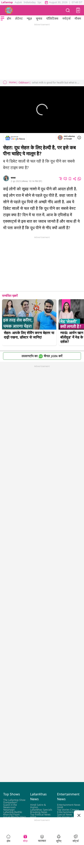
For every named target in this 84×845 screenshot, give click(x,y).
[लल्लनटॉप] (9, 10)
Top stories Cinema (68, 809)
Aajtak (18, 2)
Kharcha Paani (11, 814)
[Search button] (68, 10)
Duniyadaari (10, 802)
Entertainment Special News (65, 813)
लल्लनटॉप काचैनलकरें (42, 356)
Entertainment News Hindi (68, 806)
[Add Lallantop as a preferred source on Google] (66, 137)
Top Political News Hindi (40, 816)
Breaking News (38, 812)
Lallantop (7, 2)
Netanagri (9, 809)
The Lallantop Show (14, 800)
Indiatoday (30, 2)
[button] (78, 10)
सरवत (13, 177)
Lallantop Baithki (12, 812)
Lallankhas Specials (41, 809)
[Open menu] (2, 18)
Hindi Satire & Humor (38, 806)
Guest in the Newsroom (10, 806)
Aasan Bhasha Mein (14, 817)
